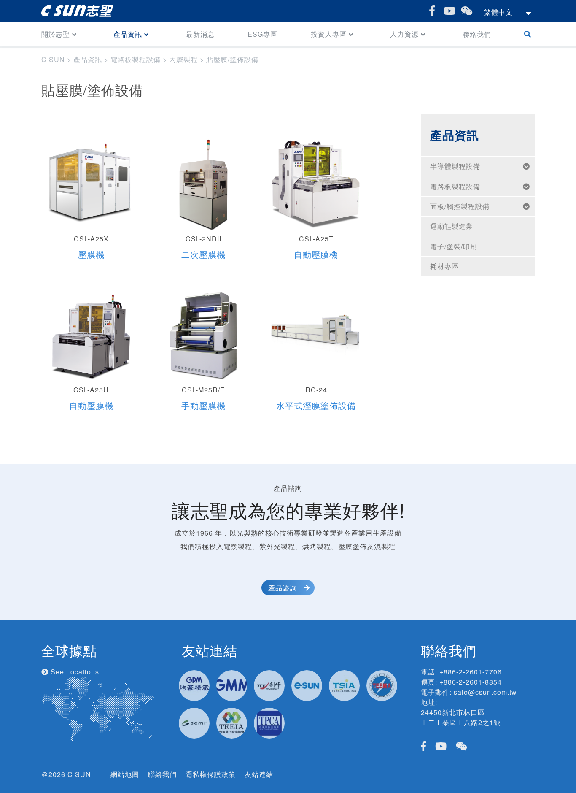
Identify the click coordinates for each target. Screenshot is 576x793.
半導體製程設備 (455, 166)
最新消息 (200, 34)
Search (529, 34)
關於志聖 (55, 34)
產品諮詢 (282, 588)
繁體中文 (498, 12)
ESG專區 (262, 34)
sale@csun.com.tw (485, 692)
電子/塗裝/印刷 (453, 246)
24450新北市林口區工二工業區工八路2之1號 (461, 717)
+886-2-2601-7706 (470, 672)
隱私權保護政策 (211, 774)
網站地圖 (124, 774)
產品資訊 (127, 34)
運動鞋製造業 (451, 226)
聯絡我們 (477, 34)
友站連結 (259, 774)
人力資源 (404, 34)
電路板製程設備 (455, 186)
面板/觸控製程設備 (460, 206)
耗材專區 (444, 266)
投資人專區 (329, 34)
